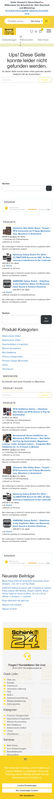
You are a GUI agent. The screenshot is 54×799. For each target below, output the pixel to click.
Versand (9, 265)
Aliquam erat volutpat (11, 604)
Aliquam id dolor (9, 608)
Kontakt (9, 10)
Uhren (5, 364)
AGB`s (27, 10)
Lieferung (18, 10)
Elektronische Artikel (11, 335)
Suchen (6, 183)
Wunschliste (27, 39)
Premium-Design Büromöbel (15, 360)
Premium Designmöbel (12, 356)
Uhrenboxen (7, 368)
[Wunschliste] (31, 31)
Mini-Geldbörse (9, 352)
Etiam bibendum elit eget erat (15, 600)
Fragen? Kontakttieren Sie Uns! (27, 665)
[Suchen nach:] (27, 79)
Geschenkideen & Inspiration (15, 344)
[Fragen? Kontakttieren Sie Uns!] (27, 656)
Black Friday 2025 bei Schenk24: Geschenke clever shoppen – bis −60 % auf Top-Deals (25, 582)
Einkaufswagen (9, 39)
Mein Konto (43, 39)
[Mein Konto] (36, 31)
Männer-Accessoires (11, 348)
